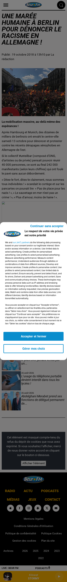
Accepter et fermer (33, 336)
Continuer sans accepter (47, 226)
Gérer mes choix (33, 348)
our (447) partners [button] (21, 242)
